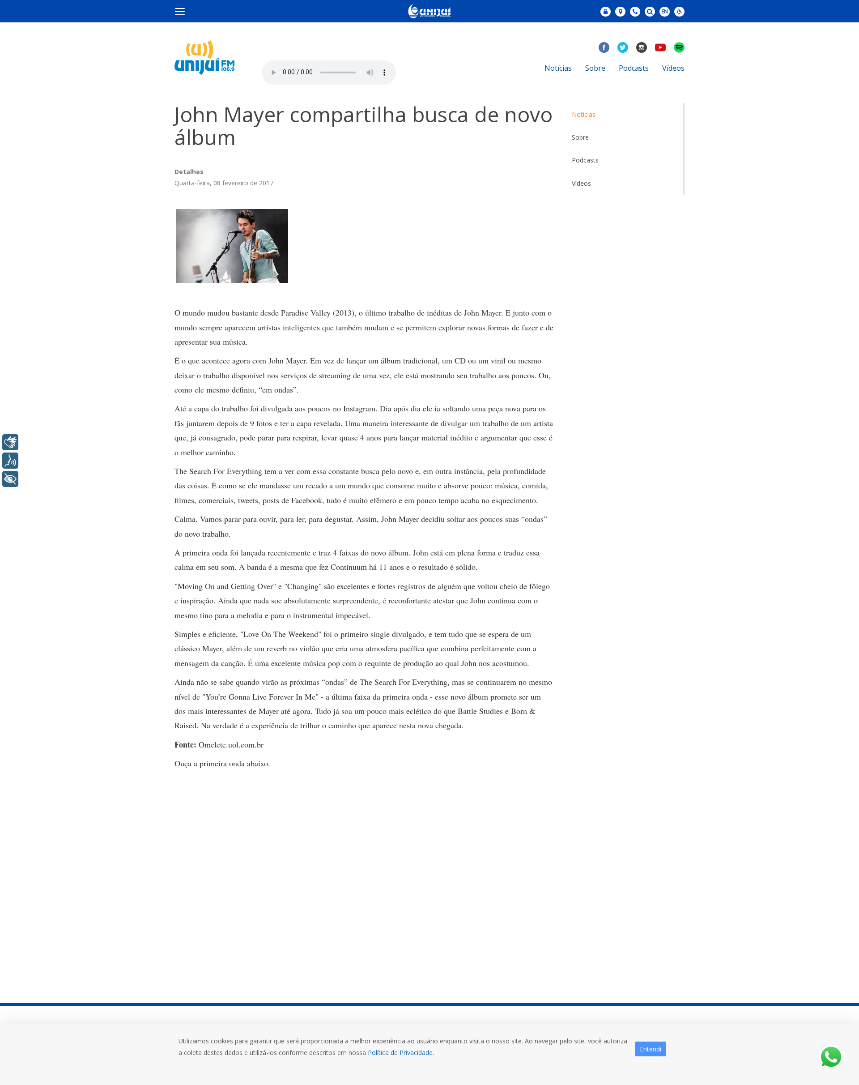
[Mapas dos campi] (620, 11)
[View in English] (664, 12)
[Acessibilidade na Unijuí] (679, 11)
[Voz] (10, 461)
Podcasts (634, 68)
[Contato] (635, 11)
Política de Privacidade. (401, 1052)
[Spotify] (679, 47)
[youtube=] (660, 47)
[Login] (605, 11)
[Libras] (10, 442)
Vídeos (673, 68)
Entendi (650, 1049)
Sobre (595, 68)
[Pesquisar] (650, 11)
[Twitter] (622, 47)
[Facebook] (604, 47)
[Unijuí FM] (204, 56)
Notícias (558, 68)
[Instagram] (641, 47)
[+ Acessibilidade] (10, 479)
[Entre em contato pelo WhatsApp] (831, 1057)
